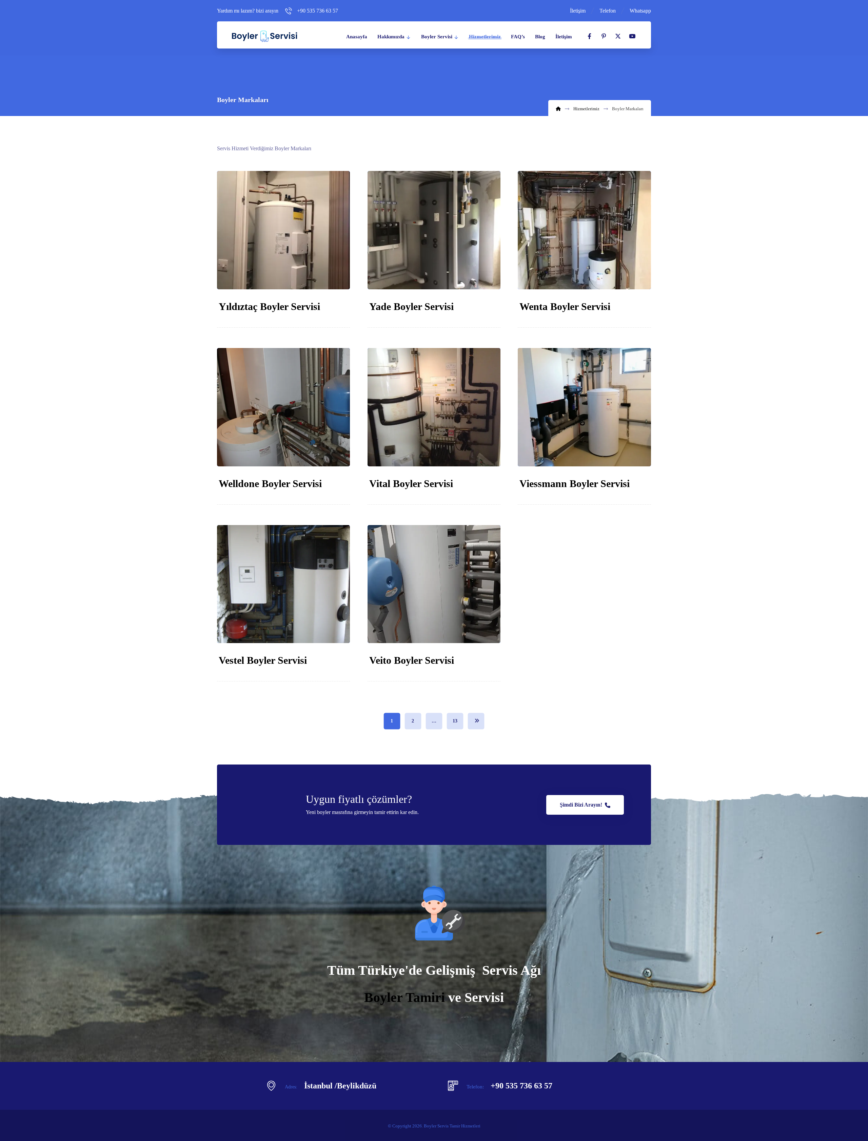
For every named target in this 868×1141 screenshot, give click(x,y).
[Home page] (558, 108)
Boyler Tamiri (404, 997)
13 (455, 720)
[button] (589, 36)
